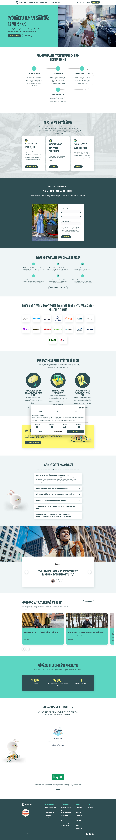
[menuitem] (81, 2)
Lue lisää (58, 789)
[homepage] (21, 2)
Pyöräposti (63, 817)
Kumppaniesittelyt (65, 823)
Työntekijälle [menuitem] (44, 2)
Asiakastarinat (48, 815)
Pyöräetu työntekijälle (66, 807)
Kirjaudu (47, 817)
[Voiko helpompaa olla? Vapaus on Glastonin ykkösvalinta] (87, 629)
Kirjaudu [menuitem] (87, 2)
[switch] (51, 427)
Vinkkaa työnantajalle (66, 812)
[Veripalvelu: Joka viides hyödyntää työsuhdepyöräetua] (43, 629)
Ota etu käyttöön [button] (31, 166)
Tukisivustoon (91, 810)
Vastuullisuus (79, 810)
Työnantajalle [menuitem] (33, 2)
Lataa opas (27, 35)
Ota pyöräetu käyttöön (33, 442)
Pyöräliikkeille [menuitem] (55, 2)
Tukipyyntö (90, 807)
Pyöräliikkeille (79, 815)
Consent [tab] (40, 411)
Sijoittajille (78, 820)
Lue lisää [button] (53, 166)
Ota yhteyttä (79, 828)
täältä (68, 714)
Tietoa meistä (79, 807)
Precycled (78, 812)
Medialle (78, 817)
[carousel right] (89, 572)
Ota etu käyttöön (14, 35)
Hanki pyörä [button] (95, 2)
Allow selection (58, 431)
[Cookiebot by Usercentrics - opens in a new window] (78, 408)
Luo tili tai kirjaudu (65, 825)
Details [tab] (58, 411)
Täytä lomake (34, 85)
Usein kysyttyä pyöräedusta (58, 287)
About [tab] (76, 411)
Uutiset (77, 825)
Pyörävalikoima (64, 810)
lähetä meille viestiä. (74, 469)
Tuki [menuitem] (83, 2)
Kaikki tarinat (88, 601)
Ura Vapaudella (79, 823)
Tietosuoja (38, 833)
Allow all (75, 431)
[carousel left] (26, 572)
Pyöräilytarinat (64, 815)
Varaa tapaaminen (49, 812)
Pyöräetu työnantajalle (50, 807)
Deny (40, 431)
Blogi (62, 820)
